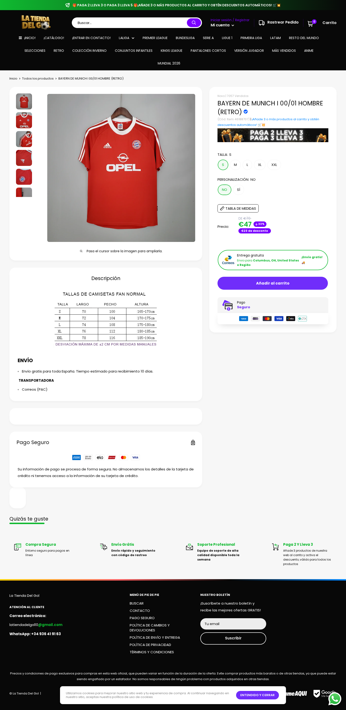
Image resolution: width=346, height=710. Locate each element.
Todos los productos (38, 78)
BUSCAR (137, 603)
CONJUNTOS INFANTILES (134, 50)
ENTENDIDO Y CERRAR (257, 695)
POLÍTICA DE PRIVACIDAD (150, 644)
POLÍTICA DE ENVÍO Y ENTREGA (155, 637)
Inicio (13, 78)
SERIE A (208, 38)
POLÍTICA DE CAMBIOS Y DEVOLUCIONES (150, 628)
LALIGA (124, 38)
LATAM (275, 38)
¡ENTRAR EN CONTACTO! (91, 38)
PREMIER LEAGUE (155, 38)
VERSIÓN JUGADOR (249, 50)
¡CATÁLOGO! (54, 38)
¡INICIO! (30, 38)
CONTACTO (140, 610)
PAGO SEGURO (142, 617)
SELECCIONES (34, 50)
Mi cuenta (220, 25)
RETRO (59, 50)
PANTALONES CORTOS (208, 50)
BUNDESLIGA (185, 38)
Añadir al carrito (273, 283)
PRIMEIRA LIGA (251, 38)
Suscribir (233, 638)
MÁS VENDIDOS (284, 50)
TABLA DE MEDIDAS (240, 208)
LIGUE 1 (227, 38)
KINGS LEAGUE (171, 50)
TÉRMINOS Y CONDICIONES (152, 652)
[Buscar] (194, 22)
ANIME (309, 50)
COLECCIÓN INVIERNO (89, 50)
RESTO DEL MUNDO (304, 38)
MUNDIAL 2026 (169, 63)
